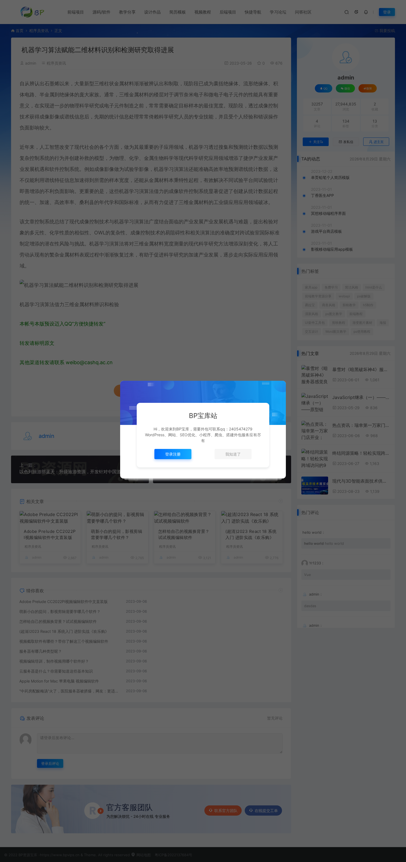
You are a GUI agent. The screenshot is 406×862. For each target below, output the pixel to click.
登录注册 (173, 454)
